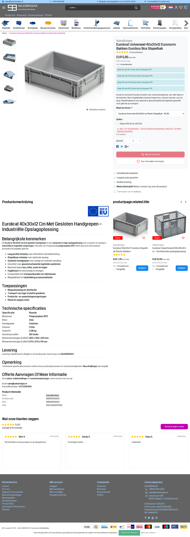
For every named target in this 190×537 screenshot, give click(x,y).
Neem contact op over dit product (150, 186)
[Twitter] (121, 146)
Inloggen (53, 486)
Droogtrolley (175, 28)
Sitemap (5, 509)
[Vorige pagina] (181, 201)
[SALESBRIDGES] (12, 7)
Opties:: (119, 119)
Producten (10, 15)
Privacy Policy (8, 503)
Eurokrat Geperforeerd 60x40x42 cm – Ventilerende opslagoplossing (169, 249)
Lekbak (116, 28)
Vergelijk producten (58, 495)
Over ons (6, 489)
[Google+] (126, 146)
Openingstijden (8, 497)
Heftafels (145, 28)
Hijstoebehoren (130, 28)
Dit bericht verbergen (129, 533)
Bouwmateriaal (35, 15)
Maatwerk (22, 15)
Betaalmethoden (9, 500)
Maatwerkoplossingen (11, 495)
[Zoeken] (136, 7)
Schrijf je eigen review (174, 426)
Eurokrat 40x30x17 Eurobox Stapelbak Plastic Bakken (130, 249)
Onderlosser (19, 28)
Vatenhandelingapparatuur (96, 28)
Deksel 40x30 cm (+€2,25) (131, 123)
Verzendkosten (126, 64)
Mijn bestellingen (57, 489)
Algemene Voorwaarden (12, 492)
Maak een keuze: (124, 107)
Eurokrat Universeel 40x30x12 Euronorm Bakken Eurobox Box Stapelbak (37, 33)
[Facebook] (117, 146)
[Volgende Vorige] (185, 201)
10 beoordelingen (136, 52)
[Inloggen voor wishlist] (143, 237)
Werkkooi (76, 28)
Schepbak (33, 28)
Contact (5, 486)
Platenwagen (159, 28)
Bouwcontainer (48, 28)
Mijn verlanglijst (56, 492)
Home (4, 33)
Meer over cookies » (148, 533)
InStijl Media (44, 528)
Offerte (48, 15)
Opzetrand (63, 28)
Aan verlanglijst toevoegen (152, 161)
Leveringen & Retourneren (13, 506)
